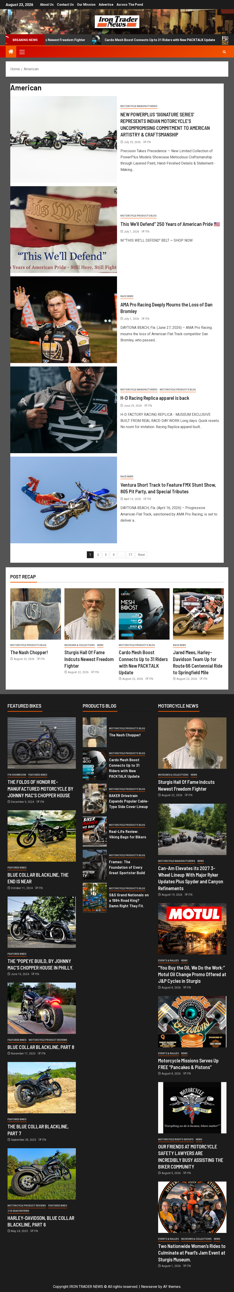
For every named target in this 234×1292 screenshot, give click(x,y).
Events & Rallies (168, 960)
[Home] (10, 52)
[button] (21, 52)
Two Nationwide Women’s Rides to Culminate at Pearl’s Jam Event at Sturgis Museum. (192, 1252)
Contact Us (65, 4)
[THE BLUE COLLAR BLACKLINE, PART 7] (42, 1087)
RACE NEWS (126, 296)
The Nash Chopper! (29, 652)
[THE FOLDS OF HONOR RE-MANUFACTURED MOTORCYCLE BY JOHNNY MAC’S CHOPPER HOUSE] (42, 743)
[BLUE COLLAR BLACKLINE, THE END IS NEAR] (42, 836)
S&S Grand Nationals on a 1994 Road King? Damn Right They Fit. (129, 900)
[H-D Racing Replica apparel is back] (63, 409)
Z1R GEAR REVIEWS (18, 1211)
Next (141, 555)
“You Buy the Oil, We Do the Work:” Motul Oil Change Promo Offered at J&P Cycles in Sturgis (192, 974)
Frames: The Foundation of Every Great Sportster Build (127, 867)
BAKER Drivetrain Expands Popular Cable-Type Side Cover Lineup (129, 801)
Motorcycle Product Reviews (48, 1040)
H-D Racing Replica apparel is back (154, 398)
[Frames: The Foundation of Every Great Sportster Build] (95, 864)
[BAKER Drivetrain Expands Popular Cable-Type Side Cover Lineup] (95, 798)
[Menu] (21, 52)
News (100, 645)
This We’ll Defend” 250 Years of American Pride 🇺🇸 (170, 224)
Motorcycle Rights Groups (176, 1139)
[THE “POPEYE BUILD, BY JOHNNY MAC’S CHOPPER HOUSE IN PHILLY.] (42, 922)
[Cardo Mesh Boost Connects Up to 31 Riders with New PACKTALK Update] (144, 614)
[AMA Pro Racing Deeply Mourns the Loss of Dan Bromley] (63, 319)
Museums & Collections (79, 645)
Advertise (106, 4)
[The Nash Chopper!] (35, 614)
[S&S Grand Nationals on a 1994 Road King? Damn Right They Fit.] (95, 898)
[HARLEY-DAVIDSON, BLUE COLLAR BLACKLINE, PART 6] (42, 1174)
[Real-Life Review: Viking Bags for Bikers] (95, 831)
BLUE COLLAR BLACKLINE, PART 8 (41, 1047)
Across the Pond (130, 4)
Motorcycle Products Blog (138, 215)
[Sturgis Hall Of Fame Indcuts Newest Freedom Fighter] (89, 614)
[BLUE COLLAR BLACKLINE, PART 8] (42, 1008)
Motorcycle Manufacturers (138, 106)
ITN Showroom (17, 775)
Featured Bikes (37, 775)
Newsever (149, 1286)
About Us (47, 4)
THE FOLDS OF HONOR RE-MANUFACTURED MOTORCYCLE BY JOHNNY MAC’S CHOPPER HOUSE (40, 788)
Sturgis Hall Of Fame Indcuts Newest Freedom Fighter (89, 659)
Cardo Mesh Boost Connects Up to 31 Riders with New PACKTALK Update (113, 40)
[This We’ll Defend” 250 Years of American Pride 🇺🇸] (63, 229)
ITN (149, 142)
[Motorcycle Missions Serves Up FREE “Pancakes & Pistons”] (192, 1021)
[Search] (224, 51)
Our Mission (86, 4)
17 (130, 555)
